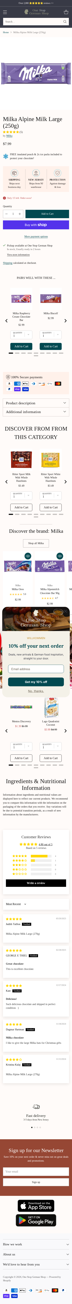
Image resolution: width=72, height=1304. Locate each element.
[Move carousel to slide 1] (31, 1127)
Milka (9, 135)
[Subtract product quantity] (6, 214)
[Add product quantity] (19, 214)
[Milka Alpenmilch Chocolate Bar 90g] (50, 566)
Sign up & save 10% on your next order (36, 3)
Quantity (7, 206)
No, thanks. (36, 691)
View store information (18, 254)
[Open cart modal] (66, 12)
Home (6, 32)
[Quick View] (28, 556)
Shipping (7, 262)
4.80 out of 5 (45, 844)
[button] (11, 131)
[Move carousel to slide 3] (37, 1127)
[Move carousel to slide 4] (40, 1127)
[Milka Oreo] (18, 566)
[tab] (11, 353)
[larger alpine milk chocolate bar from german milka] (36, 73)
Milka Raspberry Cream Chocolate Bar (21, 316)
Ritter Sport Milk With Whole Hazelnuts (21, 477)
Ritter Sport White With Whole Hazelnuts (50, 477)
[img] (14, 919)
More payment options (36, 236)
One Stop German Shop (34, 1277)
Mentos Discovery (21, 721)
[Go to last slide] (6, 320)
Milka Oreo (18, 589)
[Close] (65, 611)
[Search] (65, 22)
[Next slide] (65, 320)
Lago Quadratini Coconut (50, 723)
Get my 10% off (36, 682)
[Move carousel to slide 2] (34, 1127)
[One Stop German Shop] (36, 12)
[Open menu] (5, 12)
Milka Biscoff (51, 313)
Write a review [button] (36, 883)
